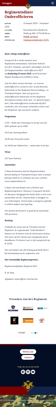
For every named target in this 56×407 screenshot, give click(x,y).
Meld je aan (28, 352)
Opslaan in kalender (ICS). (36, 40)
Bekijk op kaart (30, 36)
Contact (28, 357)
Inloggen (7, 3)
